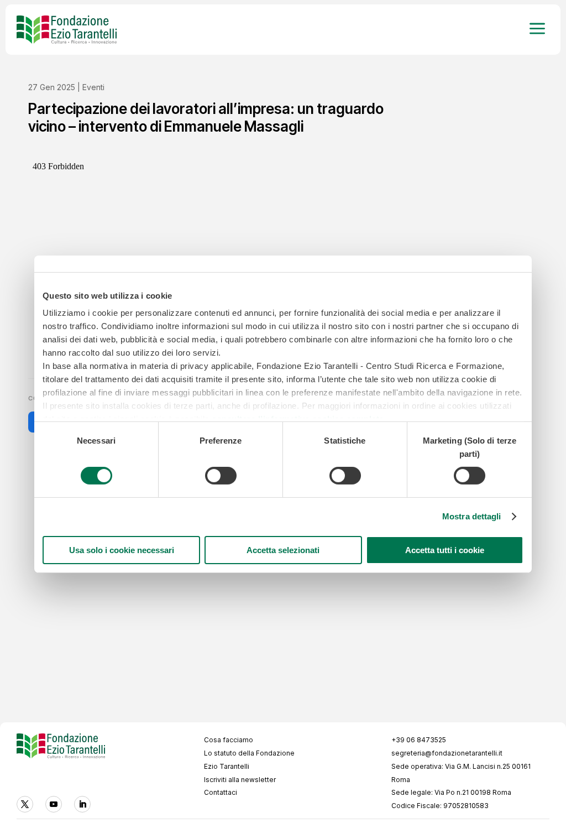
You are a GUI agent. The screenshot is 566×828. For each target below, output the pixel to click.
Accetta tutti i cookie (444, 550)
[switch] (221, 476)
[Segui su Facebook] (25, 804)
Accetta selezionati (283, 550)
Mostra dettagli (471, 516)
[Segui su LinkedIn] (82, 804)
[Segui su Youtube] (53, 804)
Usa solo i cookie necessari (121, 550)
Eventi (93, 87)
